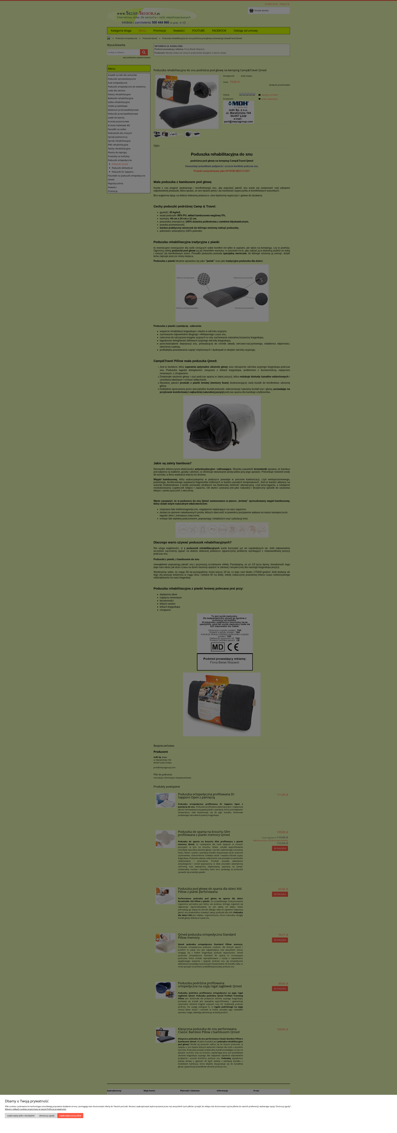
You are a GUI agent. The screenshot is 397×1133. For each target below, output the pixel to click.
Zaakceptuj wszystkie (70, 1115)
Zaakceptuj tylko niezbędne (21, 1115)
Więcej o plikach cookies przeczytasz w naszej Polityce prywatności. (35, 1109)
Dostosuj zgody (47, 1115)
